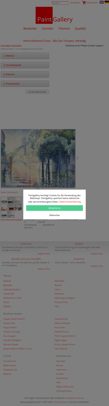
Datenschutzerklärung (70, 201)
